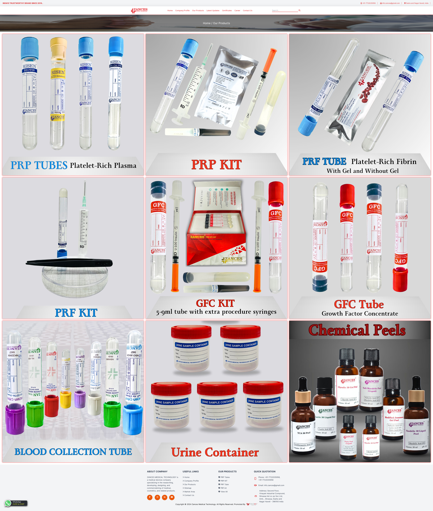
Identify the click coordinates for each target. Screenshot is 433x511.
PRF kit (223, 488)
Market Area (189, 491)
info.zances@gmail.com (391, 3)
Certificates (227, 10)
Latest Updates (213, 10)
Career (237, 10)
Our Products (198, 10)
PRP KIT (223, 481)
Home (170, 10)
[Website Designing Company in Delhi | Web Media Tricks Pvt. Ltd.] (252, 504)
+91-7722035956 (369, 3)
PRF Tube (224, 484)
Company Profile (182, 10)
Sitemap (187, 488)
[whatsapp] (16, 503)
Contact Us (247, 10)
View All (224, 491)
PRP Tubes (225, 477)
